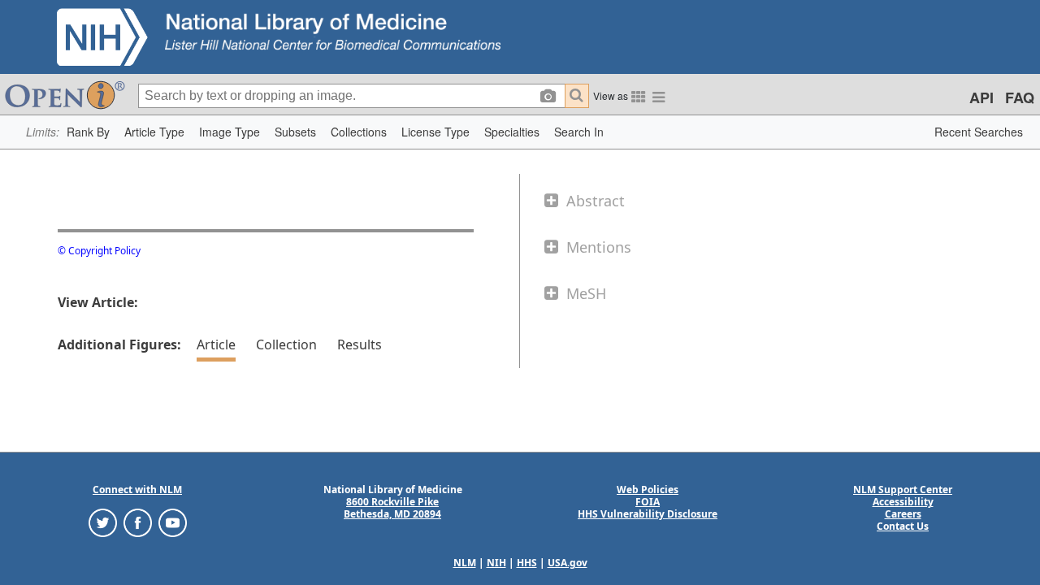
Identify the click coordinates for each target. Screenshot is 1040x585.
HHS (527, 563)
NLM (464, 563)
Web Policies (647, 489)
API (981, 97)
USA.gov (567, 563)
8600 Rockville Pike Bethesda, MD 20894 (392, 508)
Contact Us (903, 526)
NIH (496, 563)
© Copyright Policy (99, 251)
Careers (903, 514)
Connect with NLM (137, 489)
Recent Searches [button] (978, 132)
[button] (88, 132)
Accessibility (903, 502)
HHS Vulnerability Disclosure (647, 514)
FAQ (1019, 97)
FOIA (647, 502)
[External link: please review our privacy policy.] (103, 522)
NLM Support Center (902, 489)
